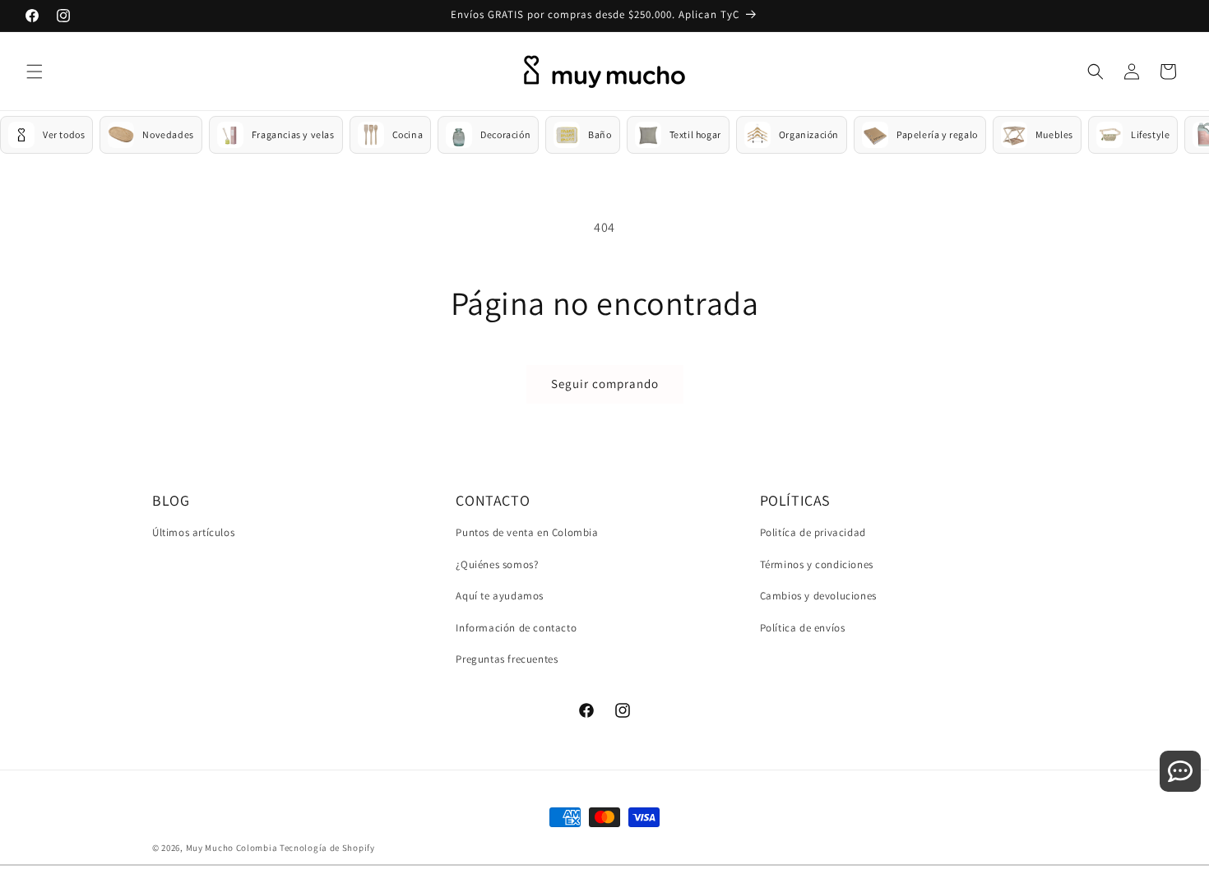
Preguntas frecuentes (507, 660)
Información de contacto (516, 628)
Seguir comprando (605, 383)
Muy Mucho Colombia (232, 847)
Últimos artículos (193, 532)
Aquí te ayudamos (500, 596)
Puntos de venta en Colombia (527, 532)
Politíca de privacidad (813, 532)
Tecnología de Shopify (327, 847)
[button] (34, 71)
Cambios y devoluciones (818, 596)
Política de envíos (802, 628)
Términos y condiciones (816, 564)
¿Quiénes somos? (497, 564)
